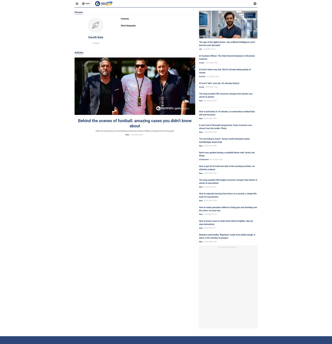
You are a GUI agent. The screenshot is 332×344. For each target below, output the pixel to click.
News (127, 135)
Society (201, 63)
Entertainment (204, 159)
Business (202, 76)
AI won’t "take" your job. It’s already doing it (219, 83)
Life (200, 49)
